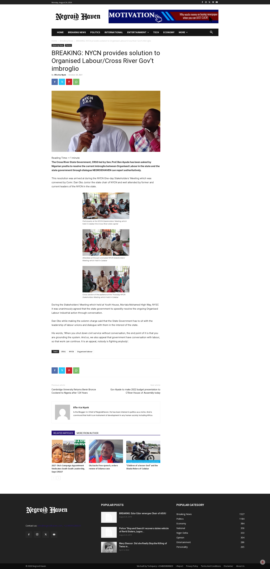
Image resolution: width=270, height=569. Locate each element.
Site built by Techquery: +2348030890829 (155, 566)
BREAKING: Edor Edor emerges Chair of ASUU (142, 513)
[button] (211, 32)
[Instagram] (206, 2)
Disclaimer (228, 566)
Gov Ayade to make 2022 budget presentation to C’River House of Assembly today (135, 391)
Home (54, 41)
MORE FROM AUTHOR (87, 433)
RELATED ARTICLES (63, 433)
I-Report (179, 566)
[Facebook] (202, 2)
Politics (68, 45)
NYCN (71, 351)
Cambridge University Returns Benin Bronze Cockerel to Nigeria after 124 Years (74, 391)
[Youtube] (216, 2)
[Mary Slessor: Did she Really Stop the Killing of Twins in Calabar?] (109, 547)
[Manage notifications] (262, 562)
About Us (240, 566)
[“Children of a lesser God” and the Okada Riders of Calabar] (143, 451)
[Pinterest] (69, 82)
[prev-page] (53, 478)
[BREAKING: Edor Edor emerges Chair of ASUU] (109, 517)
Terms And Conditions (211, 566)
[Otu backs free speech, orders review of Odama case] (106, 451)
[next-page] (58, 478)
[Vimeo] (213, 2)
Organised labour (84, 351)
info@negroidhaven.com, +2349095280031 (59, 525)
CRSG (63, 351)
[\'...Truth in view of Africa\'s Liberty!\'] (78, 16)
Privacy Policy (192, 566)
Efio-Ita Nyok (60, 75)
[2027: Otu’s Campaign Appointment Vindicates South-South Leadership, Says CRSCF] (69, 451)
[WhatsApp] (76, 82)
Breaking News (66, 41)
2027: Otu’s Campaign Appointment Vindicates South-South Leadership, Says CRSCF (68, 468)
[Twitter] (209, 2)
